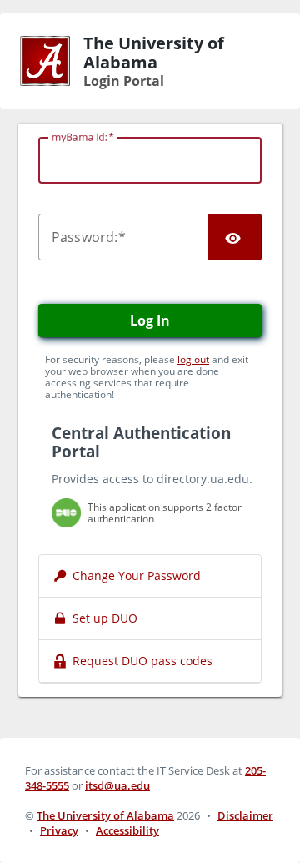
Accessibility (127, 830)
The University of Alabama (105, 815)
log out (193, 359)
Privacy (59, 830)
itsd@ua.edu (117, 785)
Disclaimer (245, 815)
